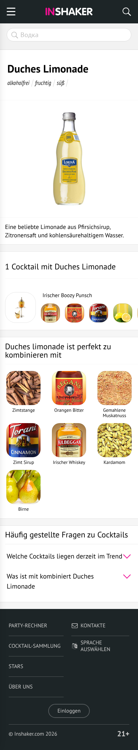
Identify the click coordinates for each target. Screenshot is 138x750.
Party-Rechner (28, 625)
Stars (16, 666)
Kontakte (93, 625)
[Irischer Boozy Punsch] (20, 307)
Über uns (21, 686)
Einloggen (69, 711)
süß (60, 83)
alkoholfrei (18, 83)
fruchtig (43, 83)
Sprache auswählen (96, 646)
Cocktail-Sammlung (35, 646)
